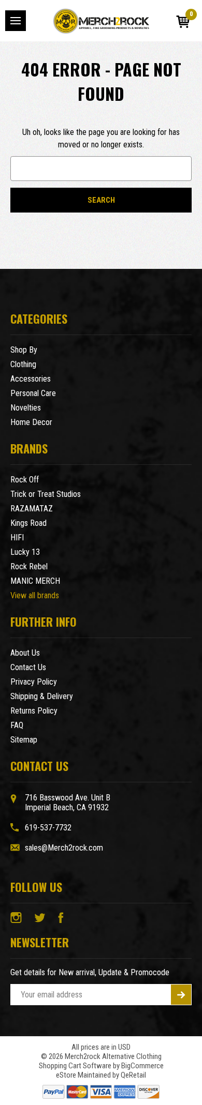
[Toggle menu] (15, 20)
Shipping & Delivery (41, 696)
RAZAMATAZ (31, 508)
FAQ (16, 725)
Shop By (23, 350)
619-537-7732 (48, 827)
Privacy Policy (33, 682)
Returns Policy (33, 711)
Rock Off (24, 480)
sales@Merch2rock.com (64, 848)
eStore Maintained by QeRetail (101, 1075)
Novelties (25, 408)
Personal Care (33, 393)
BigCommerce (142, 1065)
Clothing (23, 364)
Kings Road (28, 523)
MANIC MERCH (35, 581)
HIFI (17, 537)
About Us (25, 653)
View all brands (34, 595)
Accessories (30, 379)
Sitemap (23, 740)
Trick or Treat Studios (45, 494)
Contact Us (28, 667)
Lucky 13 (25, 552)
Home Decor (31, 422)
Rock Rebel (29, 566)
